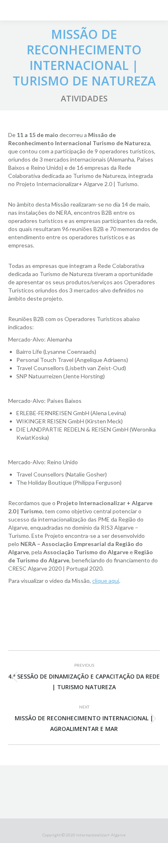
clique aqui (105, 580)
